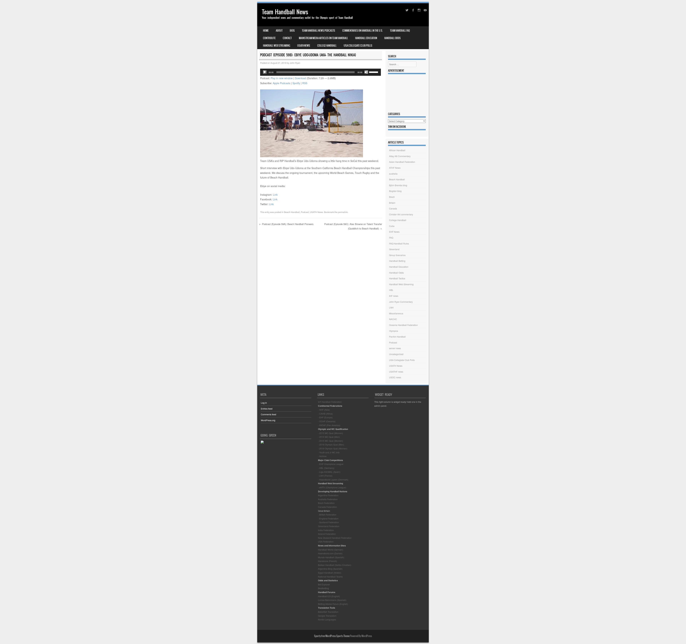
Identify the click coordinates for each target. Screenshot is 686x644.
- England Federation (328, 518)
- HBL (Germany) (326, 467)
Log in (264, 402)
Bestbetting (323, 588)
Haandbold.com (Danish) (330, 553)
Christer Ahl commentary (401, 214)
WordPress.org (268, 420)
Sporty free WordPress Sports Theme (332, 636)
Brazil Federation (326, 502)
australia (393, 173)
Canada (393, 208)
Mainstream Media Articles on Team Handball (323, 38)
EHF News (394, 231)
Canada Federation (327, 506)
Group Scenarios (397, 255)
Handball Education (366, 38)
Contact (287, 38)
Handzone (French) (327, 561)
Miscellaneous (396, 313)
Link (275, 194)
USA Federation (326, 541)
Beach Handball (292, 212)
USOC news (395, 377)
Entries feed (266, 408)
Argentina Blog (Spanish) (330, 568)
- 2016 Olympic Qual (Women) (332, 448)
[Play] (265, 72)
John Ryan (295, 62)
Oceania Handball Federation (403, 324)
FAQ (391, 237)
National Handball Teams (330, 576)
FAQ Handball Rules (399, 243)
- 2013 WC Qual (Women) (330, 433)
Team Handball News (285, 12)
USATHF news (396, 371)
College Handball (327, 46)
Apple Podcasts (281, 83)
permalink (343, 212)
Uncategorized (396, 354)
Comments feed (268, 414)
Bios (292, 31)
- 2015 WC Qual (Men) (329, 436)
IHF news (393, 295)
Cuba (391, 225)
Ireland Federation (327, 533)
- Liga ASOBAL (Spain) (329, 471)
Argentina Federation (328, 495)
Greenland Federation (328, 526)
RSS (304, 83)
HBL (391, 289)
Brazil (392, 196)
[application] (320, 72)
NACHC (393, 319)
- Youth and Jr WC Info (329, 452)
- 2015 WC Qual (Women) (330, 440)
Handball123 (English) (329, 596)
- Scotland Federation (328, 522)
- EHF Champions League (330, 463)
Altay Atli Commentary (400, 156)
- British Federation (327, 514)
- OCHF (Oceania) (326, 421)
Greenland (394, 249)
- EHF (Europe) (325, 417)
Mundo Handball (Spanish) (331, 557)
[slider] (374, 72)
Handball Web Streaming (276, 46)
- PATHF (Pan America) (329, 425)
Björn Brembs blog (398, 185)
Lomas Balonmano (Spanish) (332, 599)
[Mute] (366, 72)
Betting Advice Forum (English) (333, 603)
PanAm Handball (397, 336)
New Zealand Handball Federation (335, 537)
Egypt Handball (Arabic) (329, 572)
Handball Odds (392, 38)
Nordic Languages (327, 619)
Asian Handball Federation (402, 161)
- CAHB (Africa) (325, 413)
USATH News (303, 46)
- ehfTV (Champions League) (332, 487)
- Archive (322, 456)
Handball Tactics (397, 278)
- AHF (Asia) (324, 409)
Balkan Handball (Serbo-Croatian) (334, 564)
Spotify (296, 83)
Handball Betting (397, 260)
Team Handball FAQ (400, 31)
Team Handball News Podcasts (318, 31)
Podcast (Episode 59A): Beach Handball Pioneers (286, 224)
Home (266, 31)
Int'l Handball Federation (330, 401)
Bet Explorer (324, 584)
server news (395, 348)
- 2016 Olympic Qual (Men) (331, 444)
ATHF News (395, 167)
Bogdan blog (395, 190)
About (279, 31)
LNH (391, 307)
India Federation (326, 530)
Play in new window (282, 78)
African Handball (397, 150)
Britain (392, 202)
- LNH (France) (325, 475)
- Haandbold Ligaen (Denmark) (333, 479)
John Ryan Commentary (401, 301)
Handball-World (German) (330, 549)
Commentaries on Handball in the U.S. (362, 31)
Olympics (393, 330)
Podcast (305, 212)
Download (300, 78)
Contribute (269, 38)
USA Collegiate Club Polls (358, 46)
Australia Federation (328, 499)
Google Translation (327, 615)
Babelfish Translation (328, 611)
